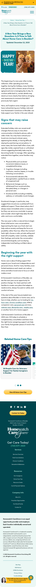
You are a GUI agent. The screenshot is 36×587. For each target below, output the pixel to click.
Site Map (18, 565)
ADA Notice (18, 567)
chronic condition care (17, 302)
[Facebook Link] (15, 407)
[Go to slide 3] (20, 385)
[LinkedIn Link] (21, 407)
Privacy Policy (18, 573)
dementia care (17, 307)
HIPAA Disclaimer (18, 570)
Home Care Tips (20, 20)
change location (12, 7)
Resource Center (18, 482)
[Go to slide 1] (15, 385)
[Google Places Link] (11, 407)
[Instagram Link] (25, 407)
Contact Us (18, 507)
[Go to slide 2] (18, 385)
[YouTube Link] (18, 407)
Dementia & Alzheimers (18, 464)
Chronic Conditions (18, 461)
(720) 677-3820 (29, 7)
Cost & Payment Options (18, 486)
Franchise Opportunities (18, 500)
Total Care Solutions (18, 458)
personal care (19, 305)
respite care (28, 307)
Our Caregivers (18, 476)
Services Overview (18, 454)
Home (12, 20)
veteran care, (6, 307)
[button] (17, 584)
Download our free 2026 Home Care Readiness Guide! (13, 2)
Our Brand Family (18, 504)
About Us (18, 497)
